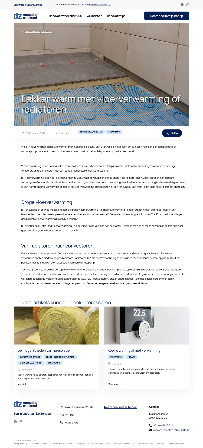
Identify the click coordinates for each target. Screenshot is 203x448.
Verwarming (114, 132)
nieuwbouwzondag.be (100, 4)
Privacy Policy (82, 443)
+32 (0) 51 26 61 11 (163, 425)
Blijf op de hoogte (21, 443)
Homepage (36, 443)
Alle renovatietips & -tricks (38, 31)
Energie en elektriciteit (91, 132)
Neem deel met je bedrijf (166, 16)
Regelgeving (54, 363)
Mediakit (47, 443)
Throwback (160, 443)
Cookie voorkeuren (176, 443)
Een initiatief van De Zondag (28, 4)
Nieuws (131, 357)
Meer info (22, 384)
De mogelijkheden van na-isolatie (43, 350)
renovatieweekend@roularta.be (171, 430)
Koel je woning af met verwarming (134, 350)
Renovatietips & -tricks (101, 443)
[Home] (26, 16)
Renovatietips (116, 16)
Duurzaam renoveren (30, 357)
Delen (174, 133)
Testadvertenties (145, 443)
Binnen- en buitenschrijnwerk (60, 357)
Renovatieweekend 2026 (65, 16)
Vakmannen (94, 16)
